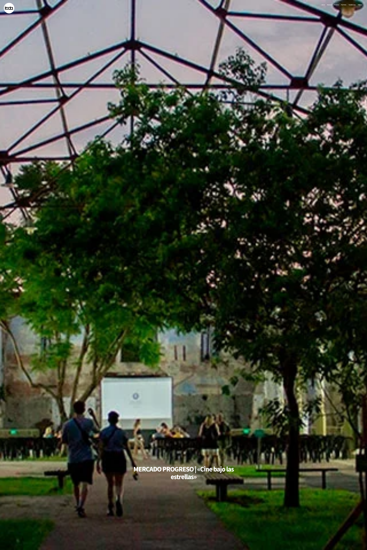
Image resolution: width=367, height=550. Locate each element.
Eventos (336, 5)
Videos (360, 5)
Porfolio (343, 5)
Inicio (323, 5)
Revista (329, 5)
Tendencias (352, 5)
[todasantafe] (9, 13)
